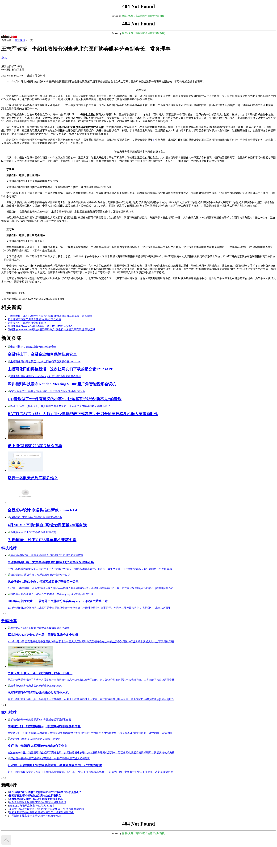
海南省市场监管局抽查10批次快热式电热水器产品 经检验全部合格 (46, 809)
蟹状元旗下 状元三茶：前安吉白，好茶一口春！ (40, 673)
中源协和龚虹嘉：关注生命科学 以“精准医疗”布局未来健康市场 (51, 562)
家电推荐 (9, 712)
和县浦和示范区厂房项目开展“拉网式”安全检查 (34, 319)
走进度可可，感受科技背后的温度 (27, 322)
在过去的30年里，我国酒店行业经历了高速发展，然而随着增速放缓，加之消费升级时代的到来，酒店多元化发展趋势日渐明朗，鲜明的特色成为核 (91, 752)
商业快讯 (20, 40)
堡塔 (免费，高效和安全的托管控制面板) (143, 16)
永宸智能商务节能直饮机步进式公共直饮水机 (38, 692)
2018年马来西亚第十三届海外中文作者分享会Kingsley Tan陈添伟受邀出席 (58, 601)
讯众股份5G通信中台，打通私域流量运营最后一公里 (43, 581)
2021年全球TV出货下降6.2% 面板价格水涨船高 (36, 799)
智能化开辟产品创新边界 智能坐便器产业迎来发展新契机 (41, 812)
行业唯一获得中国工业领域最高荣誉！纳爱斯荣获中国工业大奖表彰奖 (55, 765)
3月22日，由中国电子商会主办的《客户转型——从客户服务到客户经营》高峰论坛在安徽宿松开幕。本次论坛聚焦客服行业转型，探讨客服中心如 (90, 588)
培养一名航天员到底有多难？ (33, 478)
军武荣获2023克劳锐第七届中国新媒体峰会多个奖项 (43, 634)
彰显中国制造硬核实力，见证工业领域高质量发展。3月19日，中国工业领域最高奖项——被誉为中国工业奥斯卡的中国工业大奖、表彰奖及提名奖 (90, 772)
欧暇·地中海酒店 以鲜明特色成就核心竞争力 (37, 745)
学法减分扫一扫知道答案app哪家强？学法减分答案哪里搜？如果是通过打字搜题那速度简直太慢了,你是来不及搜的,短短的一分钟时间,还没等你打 (90, 733)
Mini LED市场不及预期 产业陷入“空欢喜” (32, 805)
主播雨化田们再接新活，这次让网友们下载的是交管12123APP (60, 369)
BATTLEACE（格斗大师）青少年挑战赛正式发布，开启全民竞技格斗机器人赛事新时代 (83, 414)
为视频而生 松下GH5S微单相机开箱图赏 (42, 540)
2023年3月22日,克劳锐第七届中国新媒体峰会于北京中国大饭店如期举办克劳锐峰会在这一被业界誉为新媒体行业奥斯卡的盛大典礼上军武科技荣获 (91, 641)
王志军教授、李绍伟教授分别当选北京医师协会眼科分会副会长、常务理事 (50, 316)
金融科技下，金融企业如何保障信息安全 (42, 354)
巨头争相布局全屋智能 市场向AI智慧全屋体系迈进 (37, 802)
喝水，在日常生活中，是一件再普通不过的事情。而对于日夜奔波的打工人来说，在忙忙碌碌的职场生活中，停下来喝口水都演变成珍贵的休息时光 (91, 699)
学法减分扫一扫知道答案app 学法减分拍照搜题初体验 (44, 726)
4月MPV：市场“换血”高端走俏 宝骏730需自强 (47, 525)
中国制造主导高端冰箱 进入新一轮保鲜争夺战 (35, 815)
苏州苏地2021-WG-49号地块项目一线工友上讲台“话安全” (40, 326)
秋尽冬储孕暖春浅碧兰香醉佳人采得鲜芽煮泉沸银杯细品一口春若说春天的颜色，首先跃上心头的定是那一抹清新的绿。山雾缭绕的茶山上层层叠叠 (91, 679)
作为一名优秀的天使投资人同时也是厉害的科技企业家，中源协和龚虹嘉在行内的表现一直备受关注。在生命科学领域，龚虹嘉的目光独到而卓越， (91, 568)
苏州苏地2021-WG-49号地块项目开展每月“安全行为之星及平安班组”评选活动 (51, 329)
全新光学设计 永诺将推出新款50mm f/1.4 (42, 510)
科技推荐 (9, 548)
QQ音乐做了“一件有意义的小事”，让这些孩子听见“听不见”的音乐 (65, 399)
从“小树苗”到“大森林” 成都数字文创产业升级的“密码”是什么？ (45, 792)
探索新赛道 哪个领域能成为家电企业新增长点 (35, 795)
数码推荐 (9, 621)
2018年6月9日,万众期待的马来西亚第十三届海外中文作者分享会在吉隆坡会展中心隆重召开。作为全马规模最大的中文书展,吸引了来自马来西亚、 (90, 607)
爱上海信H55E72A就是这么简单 (35, 446)
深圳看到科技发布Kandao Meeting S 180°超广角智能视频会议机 (62, 384)
